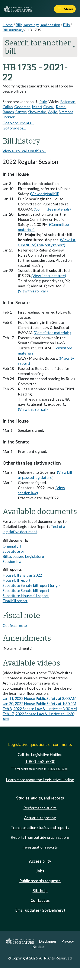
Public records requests (40, 880)
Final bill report (15, 600)
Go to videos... (14, 128)
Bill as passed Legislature (23, 556)
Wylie (52, 111)
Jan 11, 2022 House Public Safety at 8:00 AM (39, 698)
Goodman (22, 106)
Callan (8, 106)
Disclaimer (48, 941)
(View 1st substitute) (48, 275)
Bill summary (13, 30)
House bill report (17, 580)
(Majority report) (51, 245)
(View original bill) (44, 193)
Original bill (12, 546)
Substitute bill (14, 551)
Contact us (40, 900)
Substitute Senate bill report (26, 590)
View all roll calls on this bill (24, 150)
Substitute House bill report (26, 595)
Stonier (9, 117)
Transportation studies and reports (40, 827)
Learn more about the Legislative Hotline (40, 779)
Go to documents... (18, 123)
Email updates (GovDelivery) (40, 910)
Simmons (66, 111)
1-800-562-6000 (40, 761)
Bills (66, 24)
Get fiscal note (15, 625)
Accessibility (40, 861)
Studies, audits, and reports (40, 798)
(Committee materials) (52, 209)
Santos (21, 111)
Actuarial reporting (40, 817)
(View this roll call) (33, 291)
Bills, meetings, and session (38, 24)
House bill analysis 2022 (22, 575)
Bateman (67, 101)
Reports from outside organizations (40, 837)
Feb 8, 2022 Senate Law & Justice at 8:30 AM (40, 708)
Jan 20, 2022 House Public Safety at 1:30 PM (39, 703)
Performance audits (40, 807)
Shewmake (37, 111)
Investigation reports (40, 847)
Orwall (48, 106)
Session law (12, 561)
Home (8, 24)
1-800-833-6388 (57, 768)
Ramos (8, 111)
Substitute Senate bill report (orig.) (31, 585)
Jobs (40, 871)
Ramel (61, 106)
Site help (40, 890)
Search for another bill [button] (40, 47)
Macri (37, 106)
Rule (43, 101)
